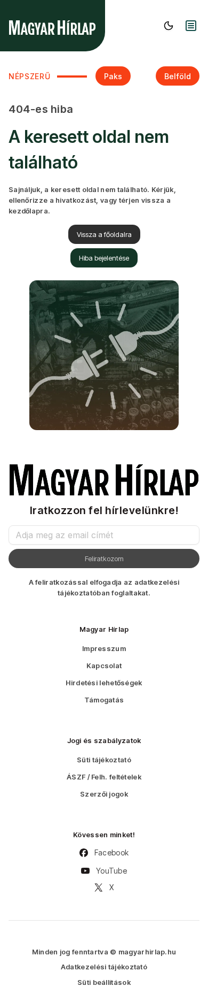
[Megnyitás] (190, 25)
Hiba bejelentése (104, 258)
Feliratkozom (104, 558)
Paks (113, 76)
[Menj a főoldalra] (52, 27)
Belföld (177, 76)
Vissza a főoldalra (104, 234)
